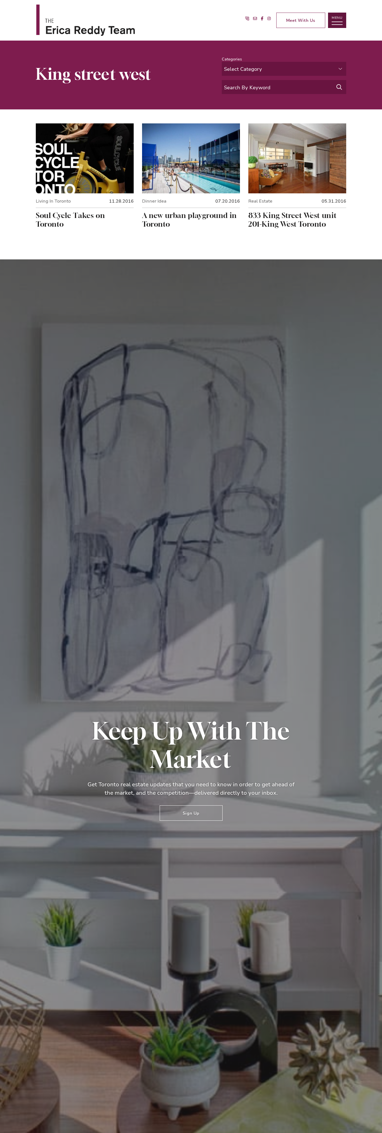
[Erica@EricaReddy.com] (255, 18)
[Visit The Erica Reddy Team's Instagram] (269, 18)
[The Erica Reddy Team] (111, 20)
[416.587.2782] (247, 18)
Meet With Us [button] (300, 20)
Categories (232, 59)
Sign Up (191, 813)
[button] (337, 20)
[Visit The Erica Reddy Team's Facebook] (262, 18)
